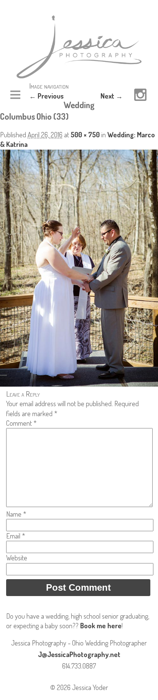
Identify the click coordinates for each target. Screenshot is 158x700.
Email (15, 536)
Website (16, 557)
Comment (21, 423)
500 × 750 (85, 134)
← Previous (46, 96)
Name (16, 514)
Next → (111, 96)
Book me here (101, 625)
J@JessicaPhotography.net (79, 654)
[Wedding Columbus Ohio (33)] (79, 384)
